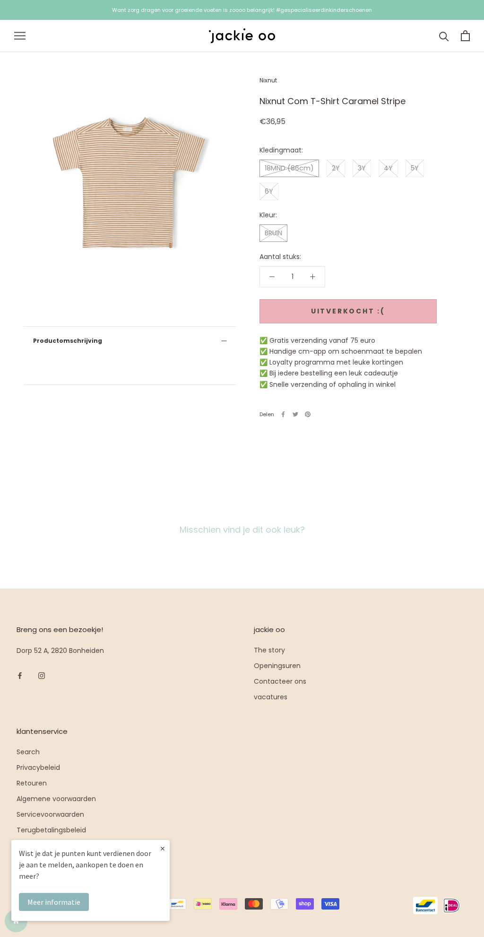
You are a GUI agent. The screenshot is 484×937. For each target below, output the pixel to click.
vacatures (270, 697)
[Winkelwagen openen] (465, 35)
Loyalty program (43, 845)
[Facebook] (283, 414)
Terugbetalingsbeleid (51, 830)
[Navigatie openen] (20, 36)
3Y (362, 168)
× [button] (162, 848)
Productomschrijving (67, 341)
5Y (415, 168)
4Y (388, 168)
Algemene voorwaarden (56, 798)
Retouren (32, 783)
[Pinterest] (308, 414)
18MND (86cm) (289, 168)
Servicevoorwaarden (50, 814)
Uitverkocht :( (348, 311)
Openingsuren (277, 665)
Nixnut (268, 80)
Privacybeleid (38, 767)
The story (269, 650)
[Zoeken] (444, 36)
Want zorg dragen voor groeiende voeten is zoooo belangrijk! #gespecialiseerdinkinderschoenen (242, 10)
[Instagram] (41, 675)
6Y (269, 191)
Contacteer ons (280, 681)
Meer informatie (53, 902)
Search (28, 752)
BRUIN (273, 233)
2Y (336, 168)
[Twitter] (295, 414)
